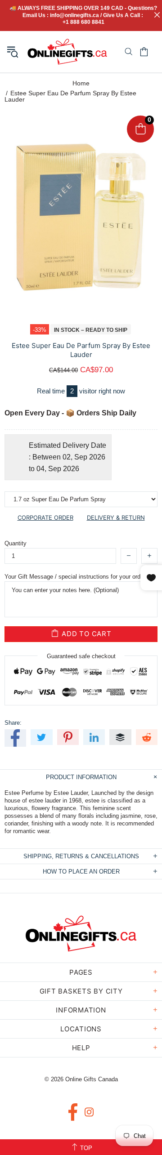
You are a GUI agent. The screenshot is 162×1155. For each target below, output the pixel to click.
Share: (13, 722)
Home (81, 83)
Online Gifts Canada (67, 51)
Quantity (15, 543)
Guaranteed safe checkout (81, 655)
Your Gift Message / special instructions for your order (74, 576)
